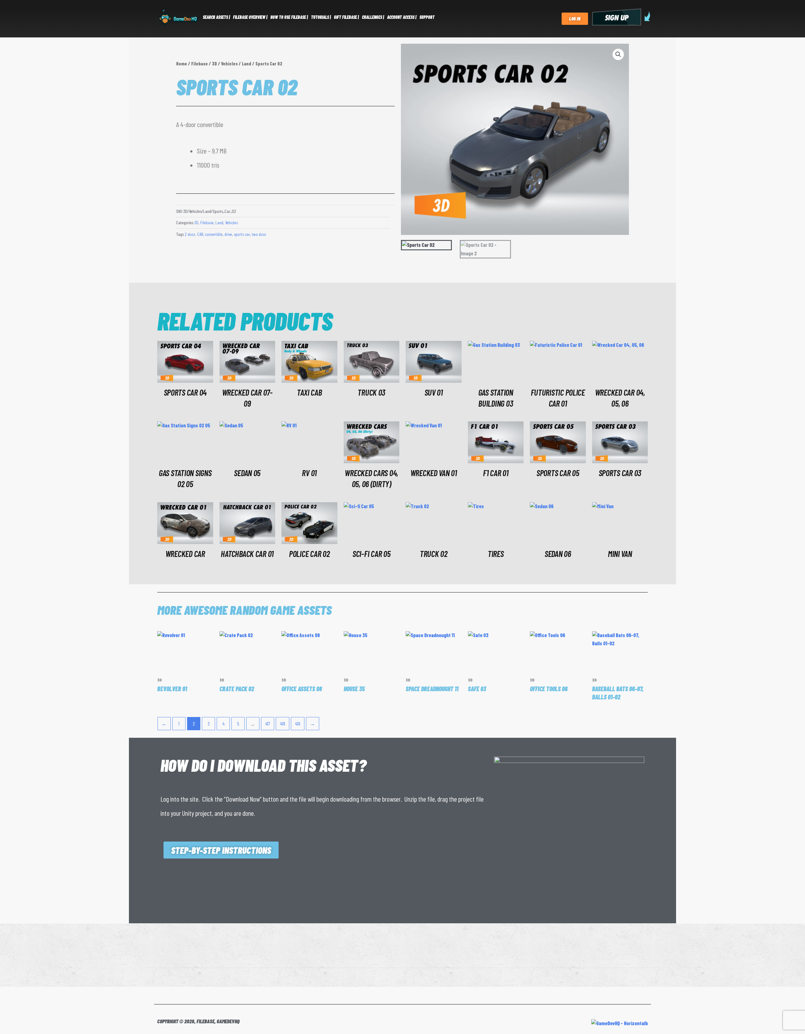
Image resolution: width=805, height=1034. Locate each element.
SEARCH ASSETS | (216, 17)
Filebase (199, 63)
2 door (190, 234)
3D (214, 63)
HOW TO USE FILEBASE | (289, 17)
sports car (242, 234)
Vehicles (229, 63)
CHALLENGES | (373, 17)
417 (267, 723)
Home (181, 63)
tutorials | (321, 17)
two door (259, 234)
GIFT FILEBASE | (346, 17)
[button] (618, 54)
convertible (214, 234)
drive (228, 234)
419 (297, 723)
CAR (200, 234)
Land (246, 63)
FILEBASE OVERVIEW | (250, 17)
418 (282, 723)
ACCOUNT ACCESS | (401, 17)
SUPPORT (427, 17)
